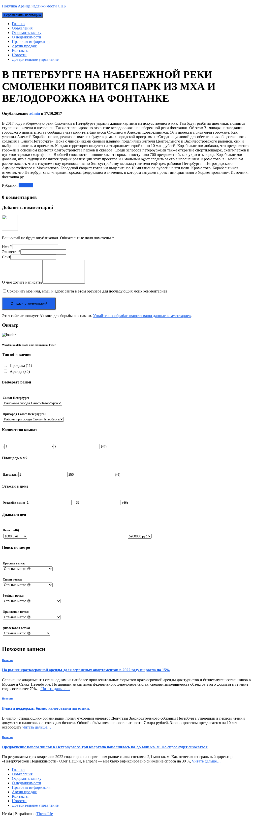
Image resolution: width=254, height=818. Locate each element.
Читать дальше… (55, 689)
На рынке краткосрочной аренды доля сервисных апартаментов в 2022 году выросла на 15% (86, 670)
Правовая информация (31, 41)
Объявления (22, 28)
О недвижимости (26, 37)
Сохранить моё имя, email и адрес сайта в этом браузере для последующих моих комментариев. (87, 291)
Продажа (20, 365)
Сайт (6, 257)
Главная (18, 24)
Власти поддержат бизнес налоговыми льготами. (46, 708)
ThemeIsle (44, 814)
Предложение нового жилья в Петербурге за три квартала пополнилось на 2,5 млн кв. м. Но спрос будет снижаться (105, 747)
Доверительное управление (35, 59)
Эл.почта (11, 252)
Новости (19, 55)
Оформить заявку (26, 32)
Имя (7, 246)
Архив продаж (24, 46)
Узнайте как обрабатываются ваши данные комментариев (142, 316)
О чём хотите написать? (22, 282)
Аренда (19, 371)
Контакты (20, 50)
